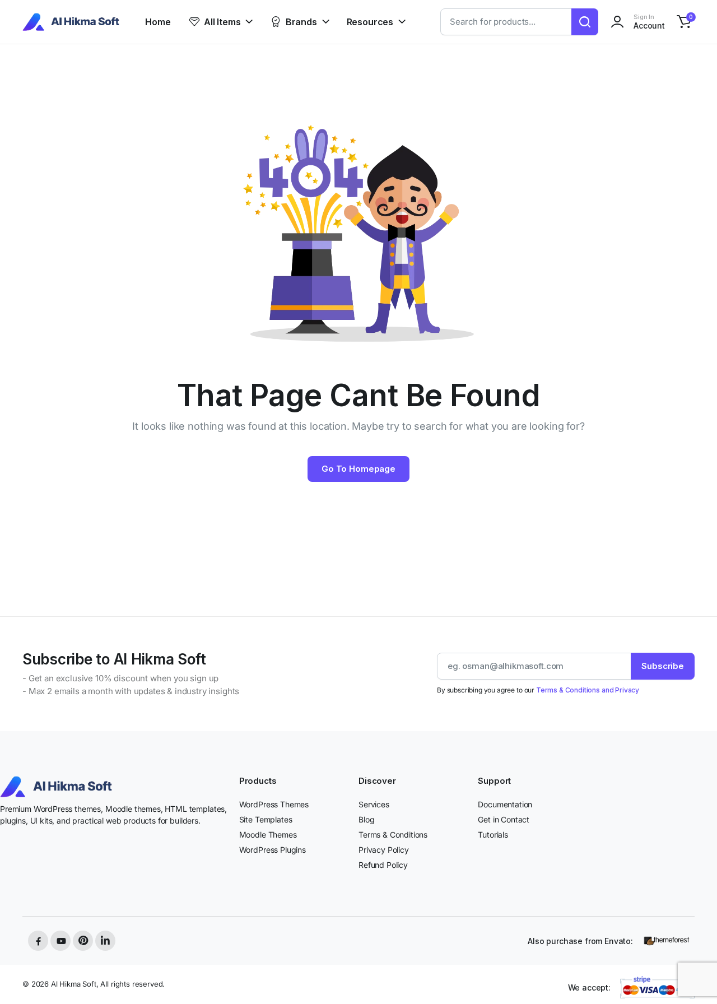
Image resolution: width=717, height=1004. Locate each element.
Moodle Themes (268, 834)
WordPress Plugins (272, 849)
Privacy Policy (383, 849)
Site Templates (265, 819)
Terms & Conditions (392, 834)
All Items (222, 21)
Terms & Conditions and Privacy (587, 690)
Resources (370, 21)
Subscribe (662, 666)
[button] (684, 21)
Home (157, 21)
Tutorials (493, 834)
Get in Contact (503, 819)
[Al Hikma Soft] (70, 22)
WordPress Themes (274, 804)
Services (373, 804)
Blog (366, 819)
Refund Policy (383, 865)
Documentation (505, 804)
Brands (301, 21)
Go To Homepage (358, 468)
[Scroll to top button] (692, 979)
